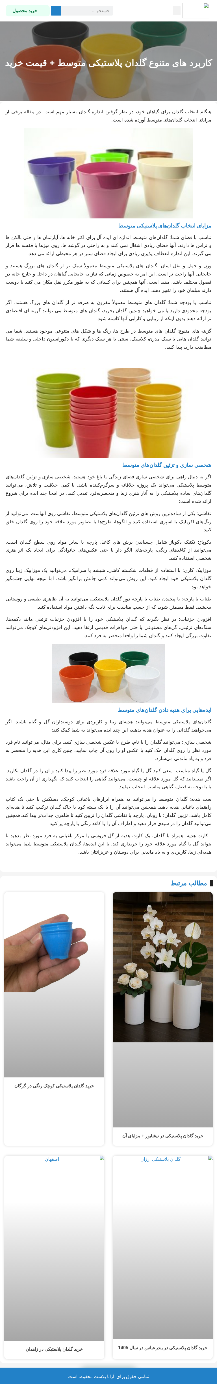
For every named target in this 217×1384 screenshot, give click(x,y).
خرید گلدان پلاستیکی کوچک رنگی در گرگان (54, 1085)
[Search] (56, 11)
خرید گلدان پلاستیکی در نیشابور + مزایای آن (162, 1135)
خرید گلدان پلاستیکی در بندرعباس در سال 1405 (162, 1347)
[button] (177, 10)
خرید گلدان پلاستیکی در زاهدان (54, 1349)
